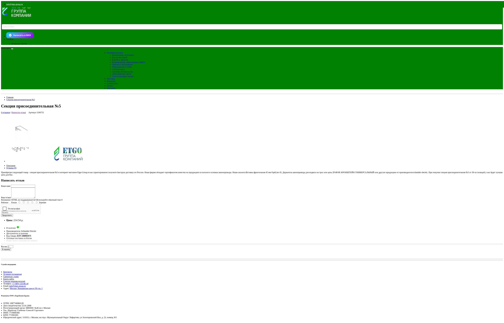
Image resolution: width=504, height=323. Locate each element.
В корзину (6, 249)
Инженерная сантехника (123, 55)
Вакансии (111, 81)
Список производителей (14, 281)
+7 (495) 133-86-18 (20, 284)
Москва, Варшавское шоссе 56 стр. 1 (26, 288)
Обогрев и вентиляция (122, 64)
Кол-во (4, 246)
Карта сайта (8, 279)
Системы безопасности (122, 71)
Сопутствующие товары (123, 76)
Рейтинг (5, 202)
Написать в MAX (22, 35)
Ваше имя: (5, 186)
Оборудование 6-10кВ (122, 67)
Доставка (111, 78)
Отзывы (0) (11, 168)
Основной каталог (115, 52)
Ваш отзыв (6, 197)
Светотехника (118, 69)
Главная (9, 97)
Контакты (111, 88)
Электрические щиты (121, 74)
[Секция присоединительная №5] (46, 161)
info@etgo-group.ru (14, 4)
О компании (112, 83)
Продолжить (7, 215)
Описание (10, 165)
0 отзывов (5, 112)
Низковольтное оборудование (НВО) (128, 62)
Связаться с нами (11, 276)
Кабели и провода (120, 60)
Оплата (110, 86)
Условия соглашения (12, 274)
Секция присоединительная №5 (20, 100)
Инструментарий (119, 57)
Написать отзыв (19, 112)
